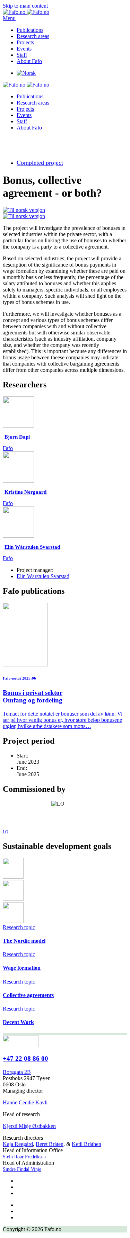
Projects (25, 42)
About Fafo (29, 61)
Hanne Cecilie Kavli (25, 1102)
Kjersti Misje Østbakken (29, 1126)
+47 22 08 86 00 (25, 1058)
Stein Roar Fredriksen (24, 1156)
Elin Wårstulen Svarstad (43, 576)
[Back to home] (26, 12)
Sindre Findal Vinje (22, 1169)
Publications (30, 30)
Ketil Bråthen (86, 1144)
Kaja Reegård (18, 1144)
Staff (22, 55)
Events (24, 49)
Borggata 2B (17, 1072)
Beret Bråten (49, 1144)
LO (5, 831)
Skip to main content (25, 6)
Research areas (33, 36)
